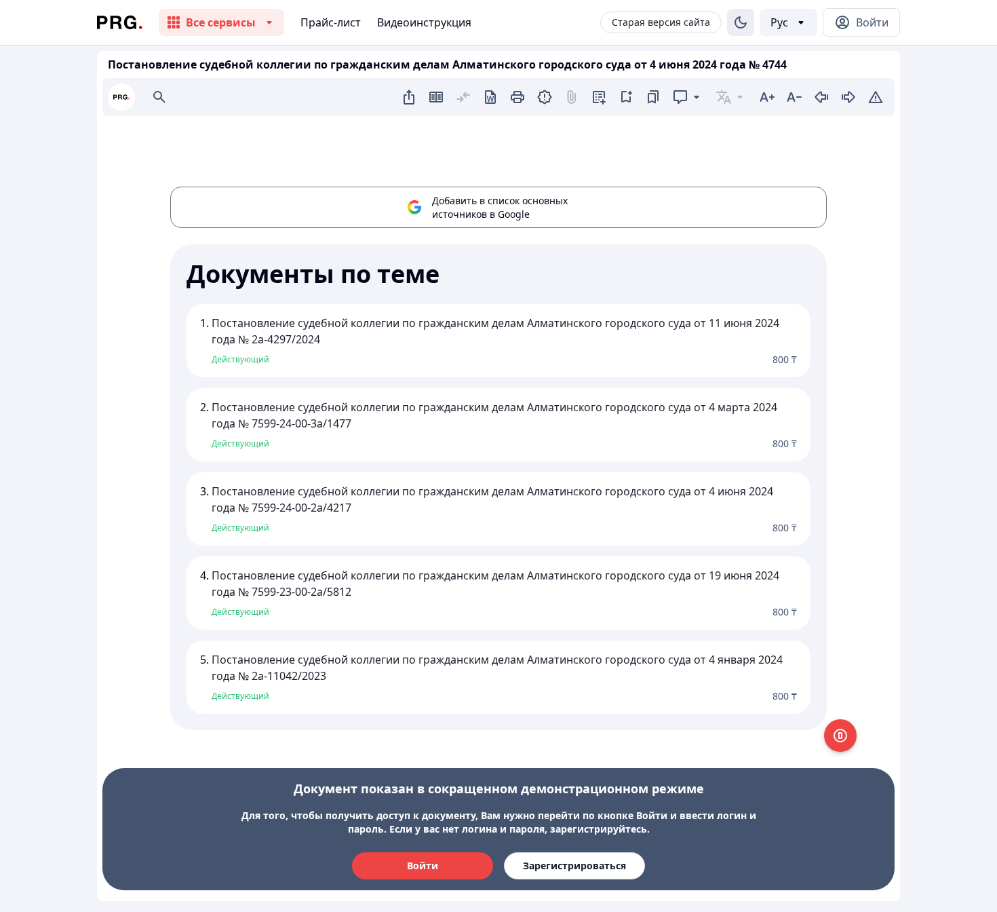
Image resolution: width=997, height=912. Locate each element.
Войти (422, 865)
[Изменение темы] (740, 22)
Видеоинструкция (424, 22)
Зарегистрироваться (574, 865)
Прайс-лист (330, 22)
